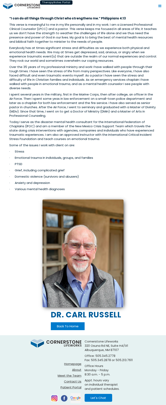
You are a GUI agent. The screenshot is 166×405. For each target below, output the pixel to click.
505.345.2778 (105, 356)
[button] (160, 6)
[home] (21, 6)
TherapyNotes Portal (56, 2)
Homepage (72, 364)
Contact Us (72, 381)
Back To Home (68, 326)
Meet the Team (69, 375)
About (76, 370)
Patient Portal (71, 387)
